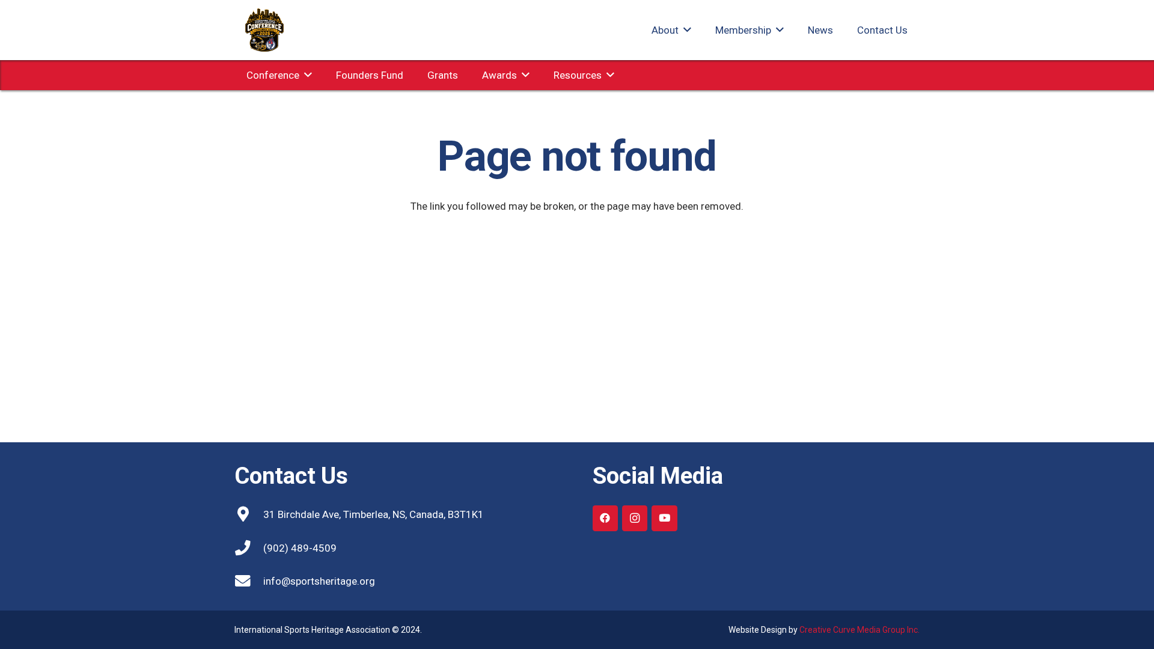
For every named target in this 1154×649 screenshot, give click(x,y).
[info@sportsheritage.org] (248, 581)
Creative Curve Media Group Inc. (859, 630)
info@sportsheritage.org (319, 581)
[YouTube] (664, 518)
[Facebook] (605, 518)
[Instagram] (635, 518)
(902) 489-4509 (300, 548)
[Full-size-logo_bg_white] (264, 30)
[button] (685, 30)
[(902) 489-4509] (248, 548)
